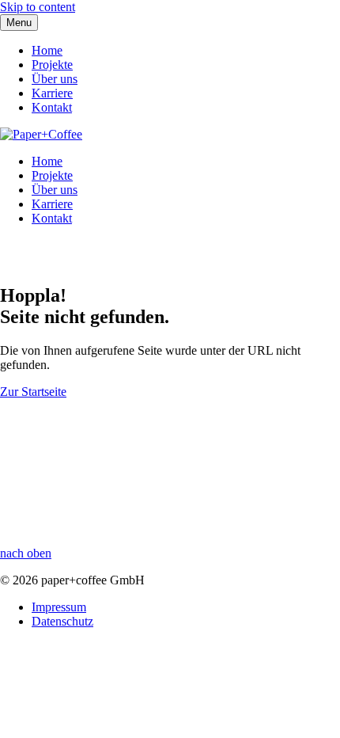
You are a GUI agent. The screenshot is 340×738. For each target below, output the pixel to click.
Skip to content (37, 6)
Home (47, 50)
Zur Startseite (33, 391)
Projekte (52, 64)
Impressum (59, 607)
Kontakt (52, 107)
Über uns (54, 79)
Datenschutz (62, 621)
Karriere (52, 93)
